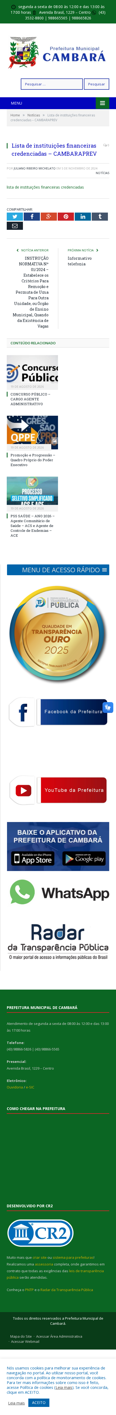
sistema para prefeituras (73, 1257)
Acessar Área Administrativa (59, 1336)
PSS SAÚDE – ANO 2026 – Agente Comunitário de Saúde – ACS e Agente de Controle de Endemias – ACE (33, 526)
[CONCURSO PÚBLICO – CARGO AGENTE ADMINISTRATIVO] (32, 372)
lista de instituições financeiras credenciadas (45, 187)
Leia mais (64, 1387)
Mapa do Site (21, 1336)
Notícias (102, 173)
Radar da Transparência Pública (66, 1289)
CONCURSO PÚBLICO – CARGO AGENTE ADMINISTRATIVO (30, 399)
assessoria (44, 1264)
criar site (40, 1257)
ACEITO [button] (39, 1402)
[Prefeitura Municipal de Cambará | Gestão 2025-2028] (58, 51)
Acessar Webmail (25, 1341)
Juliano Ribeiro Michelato (35, 168)
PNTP (29, 1289)
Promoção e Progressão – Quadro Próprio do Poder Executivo (33, 460)
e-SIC (30, 1087)
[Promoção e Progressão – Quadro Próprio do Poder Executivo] (32, 432)
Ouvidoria (15, 1087)
